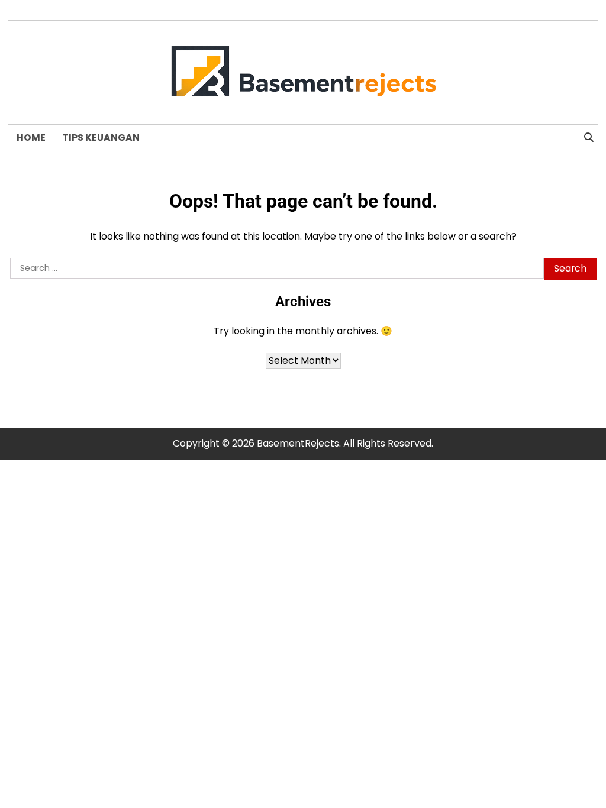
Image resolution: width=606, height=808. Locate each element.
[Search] (589, 138)
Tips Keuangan (101, 137)
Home (31, 137)
